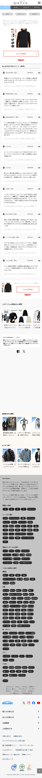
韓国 (24, 614)
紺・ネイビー (29, 656)
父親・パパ (6, 671)
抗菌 (32, 579)
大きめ (5, 602)
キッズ (15, 7)
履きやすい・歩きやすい (15, 594)
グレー (22, 656)
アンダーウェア (7, 554)
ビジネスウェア (25, 551)
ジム (11, 534)
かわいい (30, 641)
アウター (11, 551)
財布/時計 (28, 554)
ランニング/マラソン (20, 534)
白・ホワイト (6, 656)
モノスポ (31, 689)
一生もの (13, 621)
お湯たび (31, 686)
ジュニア (5, 667)
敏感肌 (5, 618)
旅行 (30, 526)
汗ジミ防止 (6, 583)
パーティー (14, 522)
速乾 (24, 575)
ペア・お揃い (6, 625)
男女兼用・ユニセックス (23, 625)
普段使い (25, 644)
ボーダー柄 (15, 637)
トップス (5, 551)
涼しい (5, 594)
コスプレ (5, 680)
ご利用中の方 (7, 728)
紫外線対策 (27, 598)
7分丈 (11, 614)
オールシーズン (31, 509)
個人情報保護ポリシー (9, 745)
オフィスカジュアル (14, 518)
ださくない (20, 598)
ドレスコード (6, 522)
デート (17, 526)
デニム (5, 633)
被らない (31, 594)
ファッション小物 (7, 558)
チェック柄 (22, 637)
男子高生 (11, 667)
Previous (3, 316)
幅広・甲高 (30, 610)
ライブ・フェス (22, 522)
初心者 (24, 667)
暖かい (31, 590)
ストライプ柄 (30, 637)
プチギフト (31, 667)
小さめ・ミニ (12, 602)
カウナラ (16, 691)
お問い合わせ (6, 736)
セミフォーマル (31, 518)
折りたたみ (31, 606)
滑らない (12, 590)
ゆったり (26, 602)
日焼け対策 (34, 598)
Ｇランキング (9, 686)
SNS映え (13, 625)
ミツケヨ (23, 691)
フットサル (30, 534)
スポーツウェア (26, 558)
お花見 (30, 522)
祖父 (12, 671)
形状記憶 (12, 583)
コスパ (32, 621)
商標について (26, 754)
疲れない (25, 590)
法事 (36, 530)
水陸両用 (26, 579)
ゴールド (11, 660)
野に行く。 (9, 691)
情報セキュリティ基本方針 (11, 754)
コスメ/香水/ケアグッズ (26, 562)
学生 (5, 675)
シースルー (21, 633)
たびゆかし (31, 691)
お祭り (5, 526)
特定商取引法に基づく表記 (24, 750)
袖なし (5, 614)
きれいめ (18, 644)
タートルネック (13, 633)
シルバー (5, 660)
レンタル (11, 618)
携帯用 (24, 606)
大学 (5, 530)
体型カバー (30, 614)
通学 (18, 530)
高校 (36, 526)
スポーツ (5, 534)
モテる (23, 618)
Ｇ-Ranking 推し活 (27, 693)
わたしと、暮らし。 (11, 689)
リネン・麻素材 (7, 637)
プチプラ (26, 621)
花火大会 (11, 526)
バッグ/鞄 (22, 554)
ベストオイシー (23, 689)
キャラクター (22, 675)
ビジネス (5, 518)
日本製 (17, 614)
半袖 (18, 610)
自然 (12, 644)
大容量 (32, 602)
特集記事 (34, 14)
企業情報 (5, 723)
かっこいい (31, 644)
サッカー (11, 537)
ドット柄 (5, 641)
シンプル (36, 641)
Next (38, 316)
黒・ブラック (14, 656)
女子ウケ (30, 618)
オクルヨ (24, 686)
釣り (5, 541)
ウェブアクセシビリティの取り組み (13, 741)
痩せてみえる (6, 598)
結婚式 (30, 530)
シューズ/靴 (15, 554)
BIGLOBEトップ (7, 759)
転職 (23, 518)
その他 (16, 562)
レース (11, 641)
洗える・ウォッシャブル (9, 579)
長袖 (24, 610)
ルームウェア (17, 558)
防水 (18, 575)
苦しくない (6, 590)
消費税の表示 (17, 736)
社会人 (31, 671)
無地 (24, 641)
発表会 (11, 530)
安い (20, 621)
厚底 (18, 618)
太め (20, 602)
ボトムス (17, 551)
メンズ (5, 7)
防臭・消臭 (20, 579)
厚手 (5, 610)
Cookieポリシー (7, 750)
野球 (18, 537)
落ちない (25, 594)
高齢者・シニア (13, 675)
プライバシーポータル (26, 745)
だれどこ (17, 686)
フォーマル (6, 648)
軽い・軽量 (6, 606)
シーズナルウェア (7, 562)
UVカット (5, 575)
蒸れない (18, 590)
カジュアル (6, 644)
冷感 (12, 575)
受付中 (7, 14)
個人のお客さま (8, 711)
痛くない (13, 598)
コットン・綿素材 (30, 633)
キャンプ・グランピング (27, 537)
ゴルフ (5, 537)
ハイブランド (6, 621)
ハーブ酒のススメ (15, 693)
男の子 (24, 671)
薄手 (11, 610)
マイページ (37, 7)
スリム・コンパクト (15, 606)
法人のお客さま (8, 717)
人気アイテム (21, 14)
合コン (23, 526)
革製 (18, 641)
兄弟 (19, 671)
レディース (26, 7)
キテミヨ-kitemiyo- (8, 337)
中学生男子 (18, 667)
